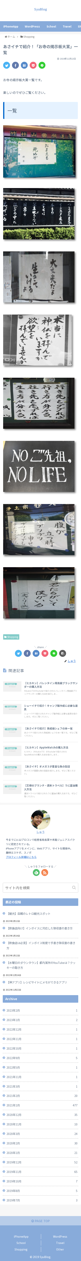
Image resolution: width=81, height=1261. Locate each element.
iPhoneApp (21, 1236)
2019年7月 (41, 1200)
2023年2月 (41, 1010)
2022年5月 (41, 1067)
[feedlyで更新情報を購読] (36, 872)
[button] (74, 887)
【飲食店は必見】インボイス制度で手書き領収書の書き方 (40, 945)
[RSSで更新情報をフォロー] (44, 872)
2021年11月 (41, 1077)
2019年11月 (41, 1172)
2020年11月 (41, 1124)
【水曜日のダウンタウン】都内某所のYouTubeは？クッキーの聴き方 (40, 965)
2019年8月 (41, 1191)
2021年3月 (41, 1086)
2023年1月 (41, 1020)
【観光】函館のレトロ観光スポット (28, 913)
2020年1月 (41, 1153)
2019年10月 (41, 1181)
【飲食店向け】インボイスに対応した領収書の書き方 (39, 928)
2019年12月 (41, 1162)
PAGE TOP (42, 1220)
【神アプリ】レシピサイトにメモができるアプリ (36, 982)
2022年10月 (41, 1048)
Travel (60, 1243)
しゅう (40, 832)
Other (60, 1249)
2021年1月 (41, 1105)
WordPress (60, 1236)
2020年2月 (41, 1143)
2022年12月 (41, 1029)
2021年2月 (41, 1096)
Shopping (12, 636)
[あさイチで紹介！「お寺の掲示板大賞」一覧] (24, 65)
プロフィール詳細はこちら (21, 857)
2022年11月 (41, 1039)
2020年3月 (41, 1134)
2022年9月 (41, 1058)
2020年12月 (41, 1115)
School (21, 1243)
